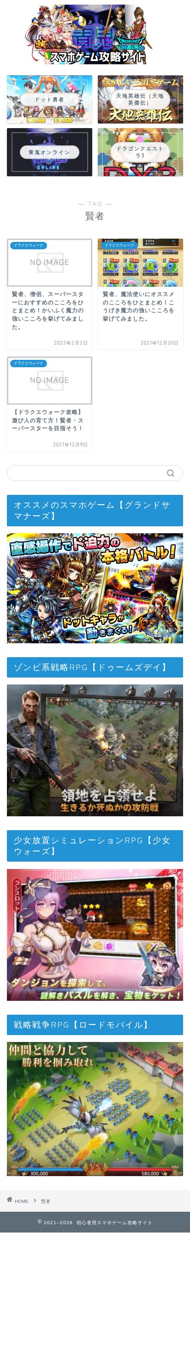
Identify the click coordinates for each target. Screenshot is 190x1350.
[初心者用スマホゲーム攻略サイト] (95, 59)
